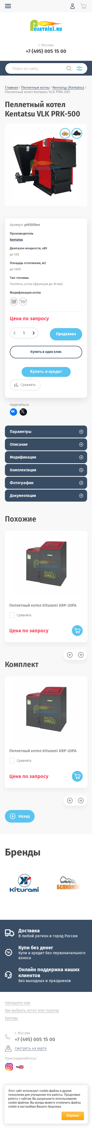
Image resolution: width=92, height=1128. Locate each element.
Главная (11, 87)
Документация (23, 495)
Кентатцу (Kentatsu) (68, 87)
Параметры (20, 431)
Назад (24, 816)
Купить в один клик (46, 352)
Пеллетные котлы (35, 87)
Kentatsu (16, 239)
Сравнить (28, 385)
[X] (23, 412)
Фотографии (21, 482)
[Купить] (77, 630)
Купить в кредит (46, 371)
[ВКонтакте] (13, 412)
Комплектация (23, 470)
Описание (19, 444)
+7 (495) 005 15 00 (46, 51)
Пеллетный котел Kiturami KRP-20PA (42, 605)
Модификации (23, 457)
